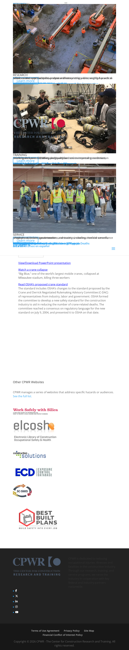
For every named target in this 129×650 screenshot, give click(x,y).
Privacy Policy (72, 630)
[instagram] (16, 607)
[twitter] (16, 596)
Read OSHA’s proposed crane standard (43, 284)
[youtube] (16, 612)
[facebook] (16, 590)
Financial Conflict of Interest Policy (63, 634)
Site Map (89, 630)
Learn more (26, 81)
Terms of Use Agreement (45, 630)
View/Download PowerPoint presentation (44, 263)
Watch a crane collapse (33, 270)
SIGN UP (23, 349)
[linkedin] (16, 601)
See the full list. (22, 396)
